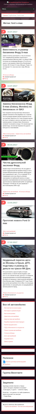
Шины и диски (8, 341)
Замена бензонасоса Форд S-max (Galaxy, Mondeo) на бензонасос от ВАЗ (17, 107)
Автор (6, 78)
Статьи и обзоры (9, 75)
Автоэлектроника (9, 134)
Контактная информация (25, 406)
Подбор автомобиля (10, 406)
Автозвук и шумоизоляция (12, 310)
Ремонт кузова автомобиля (12, 330)
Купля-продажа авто (10, 324)
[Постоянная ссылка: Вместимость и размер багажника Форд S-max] (18, 40)
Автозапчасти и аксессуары (12, 308)
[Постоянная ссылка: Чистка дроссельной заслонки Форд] (18, 153)
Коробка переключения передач (14, 322)
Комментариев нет (10, 77)
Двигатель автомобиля (23, 134)
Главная (5, 15)
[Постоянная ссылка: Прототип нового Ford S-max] (18, 211)
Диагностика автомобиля (12, 319)
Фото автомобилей (9, 231)
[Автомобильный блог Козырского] (18, 2)
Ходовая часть (8, 338)
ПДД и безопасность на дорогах (14, 293)
